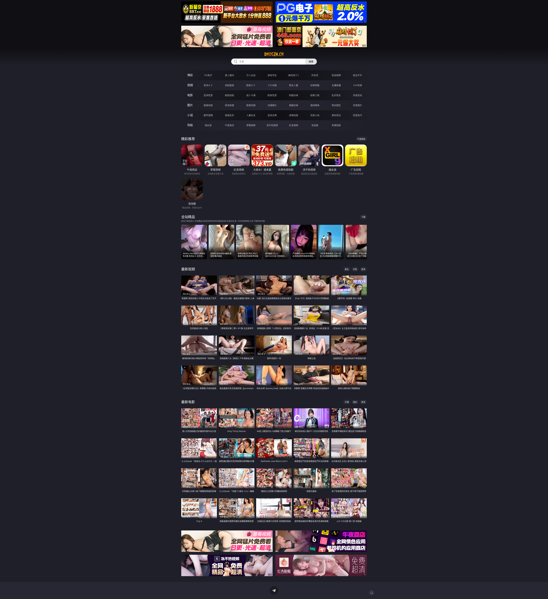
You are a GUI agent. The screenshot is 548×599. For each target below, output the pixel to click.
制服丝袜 (293, 95)
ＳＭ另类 (357, 85)
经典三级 (314, 95)
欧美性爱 (272, 95)
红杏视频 (293, 125)
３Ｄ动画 (272, 85)
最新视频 (188, 269)
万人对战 (250, 75)
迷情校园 (293, 115)
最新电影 (188, 401)
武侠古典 (272, 115)
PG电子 (208, 75)
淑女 (355, 402)
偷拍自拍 (229, 95)
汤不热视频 (272, 125)
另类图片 (357, 105)
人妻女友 (250, 115)
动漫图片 (272, 105)
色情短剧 (336, 125)
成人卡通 (250, 95)
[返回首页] (371, 592)
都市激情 (208, 115)
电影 (190, 95)
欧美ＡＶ (250, 85)
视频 (190, 85)
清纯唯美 (314, 105)
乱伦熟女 (336, 95)
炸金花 (314, 75)
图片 (190, 105)
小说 (190, 115)
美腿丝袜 (293, 105)
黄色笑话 (336, 115)
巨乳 (355, 269)
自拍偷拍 (229, 85)
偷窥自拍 (208, 105)
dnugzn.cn (274, 54)
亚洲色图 (229, 105)
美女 (347, 269)
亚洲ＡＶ (208, 85)
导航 (190, 125)
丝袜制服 (314, 85)
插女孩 (208, 125)
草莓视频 (250, 125)
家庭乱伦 (229, 115)
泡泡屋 (314, 125)
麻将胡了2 (293, 75)
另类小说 (314, 115)
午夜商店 (229, 125)
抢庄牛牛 (357, 75)
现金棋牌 (336, 75)
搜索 (311, 61)
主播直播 (336, 85)
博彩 (190, 75)
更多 (363, 269)
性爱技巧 (357, 115)
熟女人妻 (293, 85)
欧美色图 (250, 105)
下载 (363, 217)
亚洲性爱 (208, 95)
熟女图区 (336, 105)
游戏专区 (272, 75)
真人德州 (229, 75)
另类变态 (357, 95)
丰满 (347, 402)
